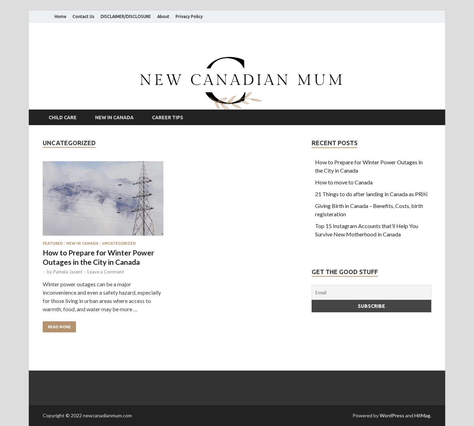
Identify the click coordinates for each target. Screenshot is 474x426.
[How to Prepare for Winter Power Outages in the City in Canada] (103, 201)
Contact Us (83, 16)
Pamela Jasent (67, 272)
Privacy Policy (189, 16)
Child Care (63, 117)
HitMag (422, 415)
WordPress (392, 415)
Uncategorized (119, 243)
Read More (57, 325)
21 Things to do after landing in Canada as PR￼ (371, 194)
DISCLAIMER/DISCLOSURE (126, 16)
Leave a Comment (105, 272)
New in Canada (114, 117)
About (163, 16)
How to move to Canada (344, 182)
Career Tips (167, 117)
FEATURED (53, 243)
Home (60, 16)
